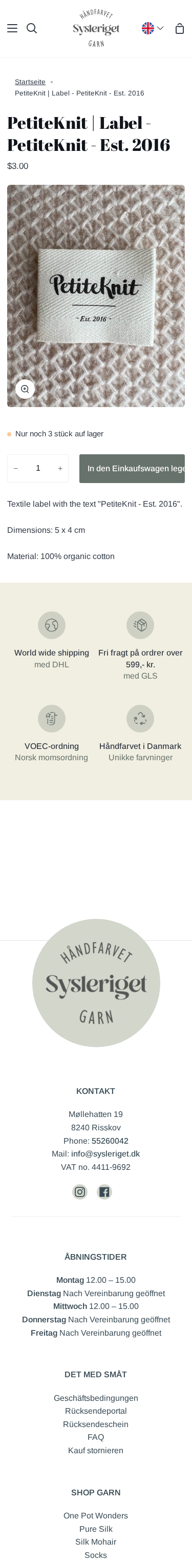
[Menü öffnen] (9, 28)
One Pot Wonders (95, 1515)
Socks (95, 1555)
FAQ (96, 1437)
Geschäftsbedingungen (96, 1398)
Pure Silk (96, 1529)
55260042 (110, 1141)
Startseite (30, 82)
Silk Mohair (95, 1541)
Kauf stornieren (95, 1450)
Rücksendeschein (96, 1424)
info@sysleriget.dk (105, 1153)
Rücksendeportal (96, 1411)
